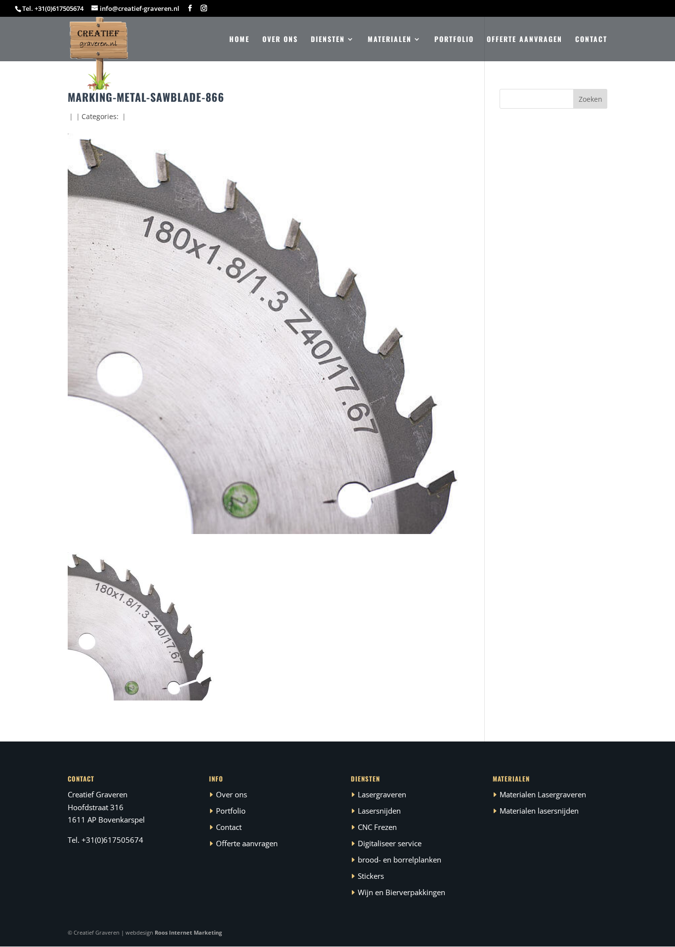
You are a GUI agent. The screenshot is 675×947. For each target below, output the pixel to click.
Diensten (328, 40)
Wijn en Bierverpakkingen (401, 892)
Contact (591, 40)
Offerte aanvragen (524, 40)
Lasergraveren (382, 794)
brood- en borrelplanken (399, 860)
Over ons (280, 40)
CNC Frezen (377, 827)
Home (239, 40)
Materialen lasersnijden (539, 811)
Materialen (390, 40)
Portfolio (454, 40)
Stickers (371, 876)
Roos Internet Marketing (188, 932)
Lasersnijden (379, 811)
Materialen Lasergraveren (543, 794)
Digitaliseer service (390, 843)
